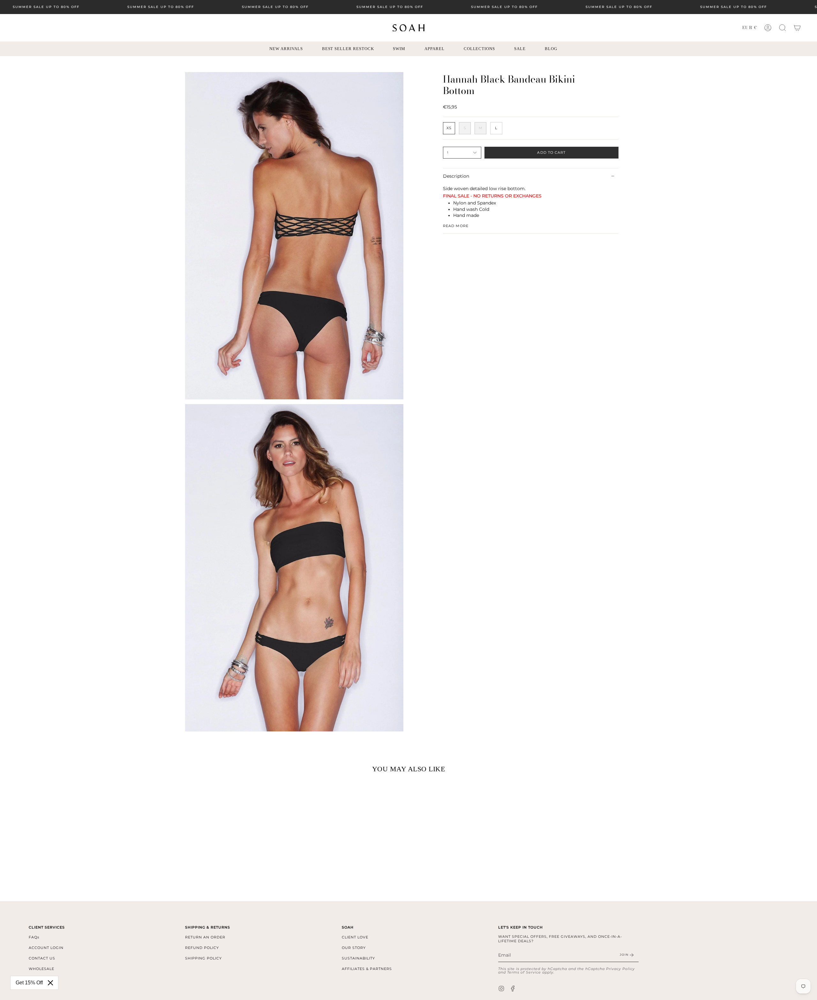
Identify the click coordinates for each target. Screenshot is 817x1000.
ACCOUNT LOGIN (46, 947)
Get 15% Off (29, 982)
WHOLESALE (41, 969)
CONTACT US (42, 958)
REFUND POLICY (202, 947)
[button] (782, 27)
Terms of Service (524, 972)
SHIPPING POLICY (203, 958)
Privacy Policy (620, 969)
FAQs (34, 937)
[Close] (50, 982)
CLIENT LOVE (355, 937)
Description (456, 176)
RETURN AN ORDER (205, 937)
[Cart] (797, 27)
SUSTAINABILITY (358, 958)
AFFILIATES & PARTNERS (367, 969)
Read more (455, 226)
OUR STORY (354, 947)
